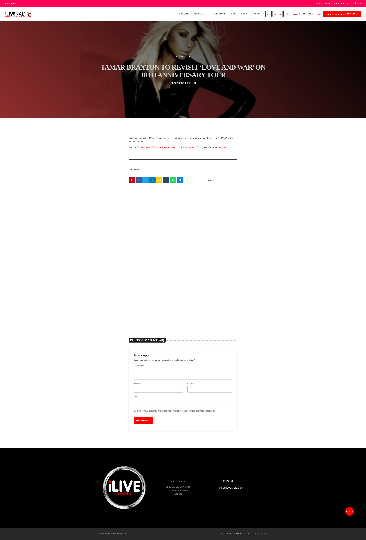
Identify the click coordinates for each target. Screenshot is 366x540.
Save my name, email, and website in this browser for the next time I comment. (176, 411)
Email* (190, 383)
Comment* (139, 366)
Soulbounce (182, 56)
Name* (137, 383)
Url (135, 397)
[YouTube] (348, 3)
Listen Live (299, 13)
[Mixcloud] (355, 3)
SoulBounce (222, 147)
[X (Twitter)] (351, 3)
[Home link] (18, 14)
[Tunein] (353, 3)
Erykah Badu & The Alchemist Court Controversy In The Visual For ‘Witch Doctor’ (209, 280)
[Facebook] (361, 3)
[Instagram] (358, 3)
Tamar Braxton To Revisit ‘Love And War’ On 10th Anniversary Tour (169, 147)
